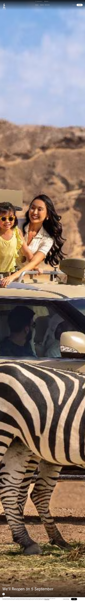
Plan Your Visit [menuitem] (47, 4)
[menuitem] (48, 1)
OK (74, 599)
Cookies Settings (66, 599)
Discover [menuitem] (36, 4)
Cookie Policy (47, 599)
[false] (73, 5)
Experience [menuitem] (42, 4)
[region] (42, 599)
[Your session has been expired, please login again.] (75, 5)
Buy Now (79, 4)
